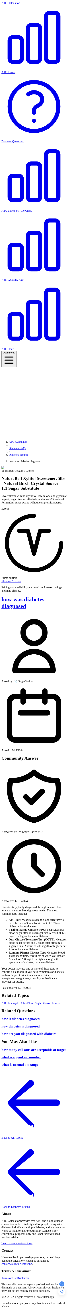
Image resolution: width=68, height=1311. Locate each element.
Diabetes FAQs (17, 448)
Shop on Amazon (11, 581)
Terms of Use (9, 1278)
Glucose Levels (50, 1003)
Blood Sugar (34, 1003)
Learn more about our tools (16, 1243)
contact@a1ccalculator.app (16, 1263)
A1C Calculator (10, 3)
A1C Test (21, 1003)
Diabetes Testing (18, 454)
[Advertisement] (34, 403)
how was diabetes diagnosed (22, 602)
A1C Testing (8, 1003)
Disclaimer (23, 1278)
